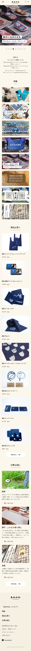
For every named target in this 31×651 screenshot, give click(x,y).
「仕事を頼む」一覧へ (15, 584)
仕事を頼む (6, 620)
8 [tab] (22, 49)
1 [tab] (6, 49)
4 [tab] (13, 49)
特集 (3, 611)
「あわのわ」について (10, 607)
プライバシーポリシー (8, 632)
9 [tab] (24, 49)
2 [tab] (8, 49)
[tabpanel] (15, 25)
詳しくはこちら (8, 503)
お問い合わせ (6, 635)
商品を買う (6, 616)
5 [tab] (15, 49)
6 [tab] (17, 49)
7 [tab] (20, 49)
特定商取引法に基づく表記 (9, 625)
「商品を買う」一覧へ (16, 454)
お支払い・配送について (9, 629)
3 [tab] (11, 49)
